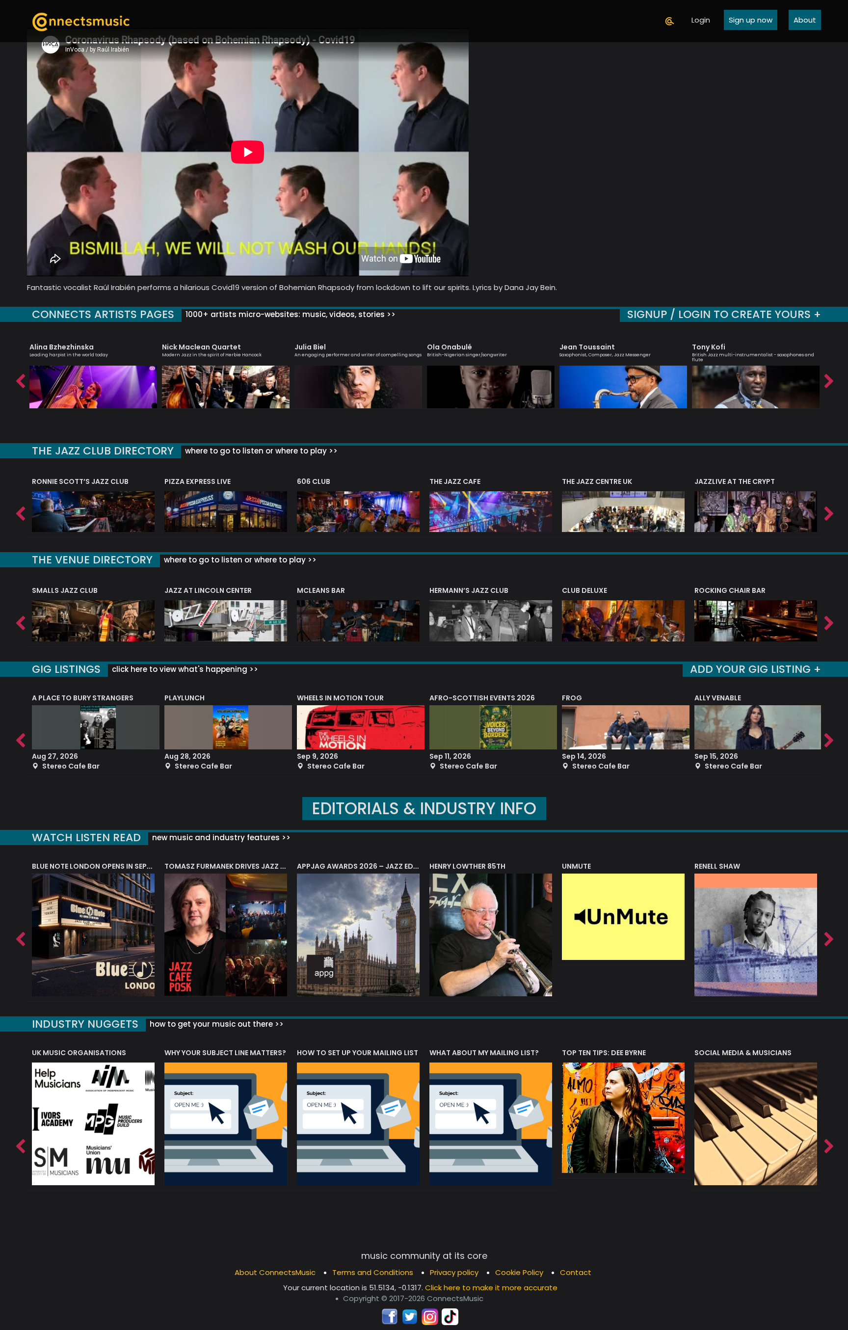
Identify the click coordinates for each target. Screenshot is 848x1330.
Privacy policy (454, 1272)
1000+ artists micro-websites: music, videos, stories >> (290, 314)
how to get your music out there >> (216, 1024)
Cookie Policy (519, 1272)
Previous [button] (20, 379)
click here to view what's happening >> (184, 669)
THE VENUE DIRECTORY (92, 559)
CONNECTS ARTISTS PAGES (103, 314)
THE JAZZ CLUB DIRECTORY (103, 450)
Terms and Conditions (372, 1272)
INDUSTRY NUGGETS (85, 1024)
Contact (575, 1272)
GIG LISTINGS (66, 669)
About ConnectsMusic (275, 1272)
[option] (93, 371)
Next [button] (828, 379)
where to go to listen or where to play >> (260, 451)
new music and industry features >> (220, 837)
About (805, 20)
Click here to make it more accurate (491, 1287)
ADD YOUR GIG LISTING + (755, 669)
